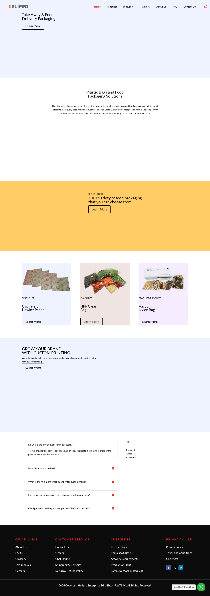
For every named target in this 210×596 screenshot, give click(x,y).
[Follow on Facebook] (168, 567)
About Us (161, 6)
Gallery (146, 6)
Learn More (33, 26)
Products (112, 6)
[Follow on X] (174, 567)
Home (97, 6)
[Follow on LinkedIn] (180, 567)
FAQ (174, 6)
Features (128, 6)
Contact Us (190, 6)
